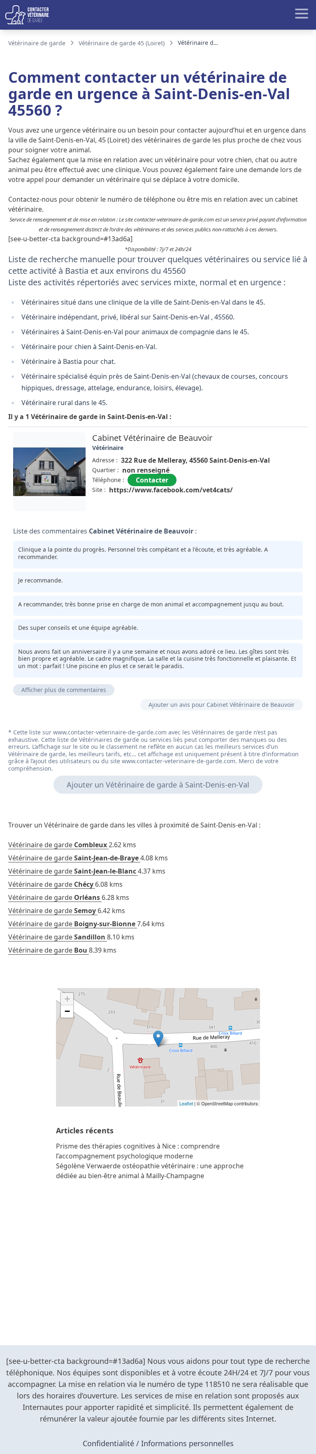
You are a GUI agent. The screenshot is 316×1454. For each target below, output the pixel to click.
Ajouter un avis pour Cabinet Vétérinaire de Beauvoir (222, 704)
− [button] (67, 1011)
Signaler (284, 509)
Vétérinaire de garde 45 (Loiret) (122, 43)
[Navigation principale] (158, 15)
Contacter (152, 480)
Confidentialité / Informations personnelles (158, 1443)
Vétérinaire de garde (36, 43)
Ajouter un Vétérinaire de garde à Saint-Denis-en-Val (158, 785)
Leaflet (186, 1103)
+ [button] (67, 999)
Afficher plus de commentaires (63, 690)
